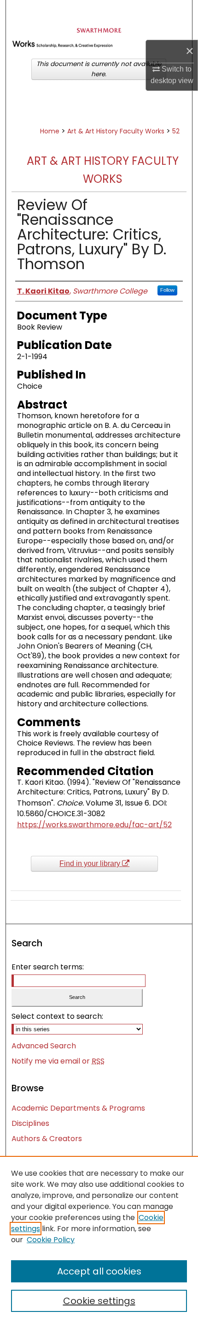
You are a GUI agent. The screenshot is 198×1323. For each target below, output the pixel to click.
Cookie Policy (51, 1239)
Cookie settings (99, 1300)
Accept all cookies (99, 1271)
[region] (99, 1239)
